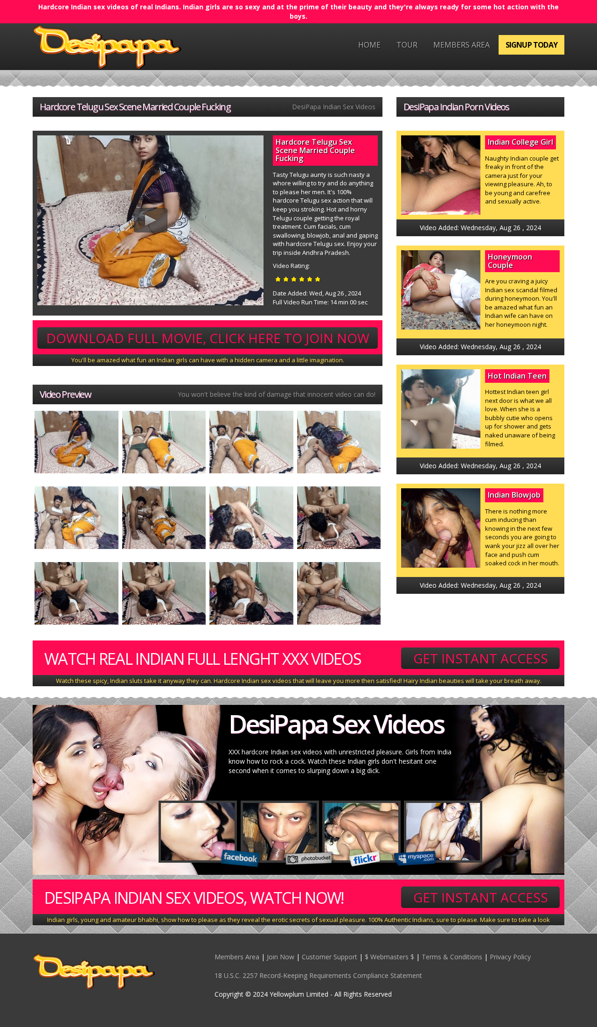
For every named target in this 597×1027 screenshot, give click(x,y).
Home (369, 45)
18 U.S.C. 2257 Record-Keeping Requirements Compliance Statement (318, 975)
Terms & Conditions (452, 956)
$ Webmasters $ (389, 956)
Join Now (280, 956)
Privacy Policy (510, 956)
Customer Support (329, 956)
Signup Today (531, 45)
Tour (406, 45)
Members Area (461, 45)
